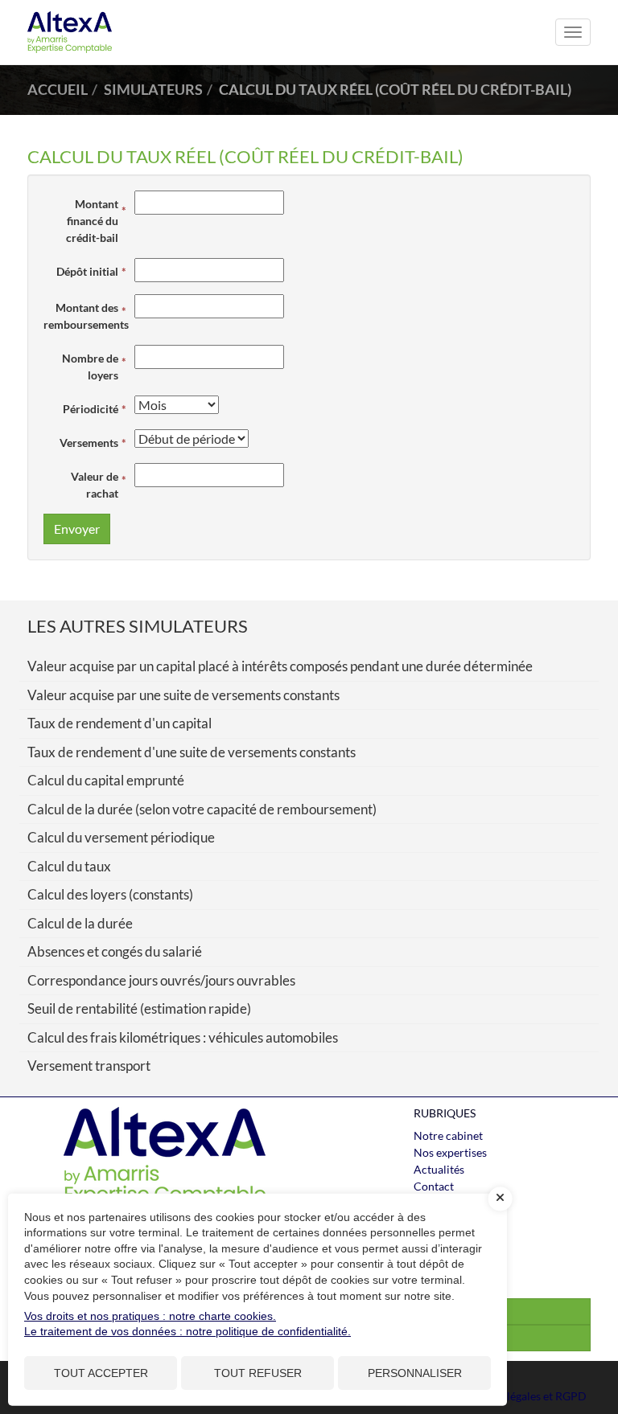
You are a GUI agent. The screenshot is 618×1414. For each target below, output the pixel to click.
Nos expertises (450, 1152)
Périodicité (90, 409)
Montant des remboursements (84, 316)
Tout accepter (101, 1373)
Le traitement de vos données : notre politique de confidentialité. (187, 1331)
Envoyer (77, 528)
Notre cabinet (448, 1135)
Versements (89, 442)
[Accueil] (164, 1157)
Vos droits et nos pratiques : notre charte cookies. (150, 1315)
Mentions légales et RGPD (522, 1396)
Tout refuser (258, 1373)
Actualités (439, 1169)
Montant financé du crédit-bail (92, 220)
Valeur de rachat (94, 484)
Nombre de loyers (90, 366)
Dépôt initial (87, 271)
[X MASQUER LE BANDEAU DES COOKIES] (500, 1198)
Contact (434, 1186)
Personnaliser (415, 1373)
